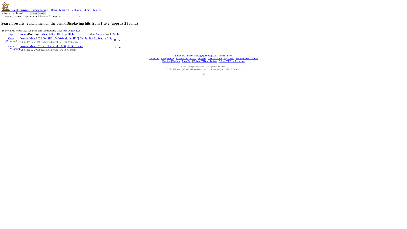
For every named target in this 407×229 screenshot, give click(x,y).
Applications (30, 16)
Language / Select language (189, 55)
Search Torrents (19, 10)
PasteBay (187, 61)
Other (55, 16)
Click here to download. (68, 30)
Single (99, 34)
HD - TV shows (11, 49)
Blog (229, 55)
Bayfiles (166, 61)
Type (11, 34)
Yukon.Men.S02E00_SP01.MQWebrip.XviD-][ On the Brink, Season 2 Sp (66, 38)
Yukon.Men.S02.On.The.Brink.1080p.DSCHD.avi (51, 46)
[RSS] (203, 74)
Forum (239, 58)
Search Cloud (215, 58)
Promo (193, 58)
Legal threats (218, 55)
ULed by (61, 34)
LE (74, 34)
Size (53, 34)
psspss (74, 42)
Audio (7, 16)
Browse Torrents (39, 10)
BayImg (176, 61)
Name (23, 34)
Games (44, 16)
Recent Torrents (59, 10)
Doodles (202, 58)
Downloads (182, 58)
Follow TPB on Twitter (205, 61)
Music (87, 10)
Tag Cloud (229, 58)
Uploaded (45, 34)
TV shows (75, 10)
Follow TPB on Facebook (232, 61)
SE (69, 34)
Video (18, 16)
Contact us (154, 58)
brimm (73, 49)
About (207, 55)
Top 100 (97, 10)
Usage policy (167, 58)
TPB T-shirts (251, 58)
